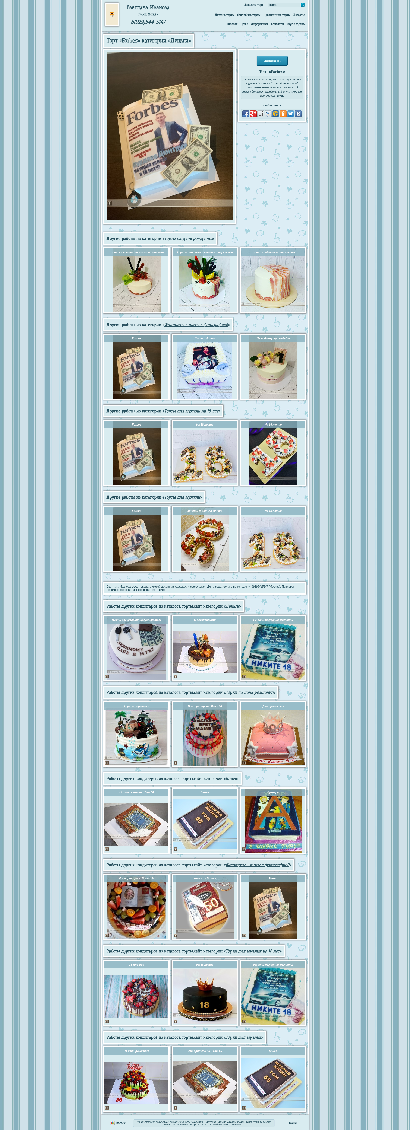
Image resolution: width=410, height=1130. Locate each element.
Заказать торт (253, 4)
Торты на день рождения (188, 238)
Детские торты (224, 14)
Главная (232, 24)
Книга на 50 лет (204, 878)
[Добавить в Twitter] (290, 113)
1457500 (120, 1123)
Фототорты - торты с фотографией (196, 324)
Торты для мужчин (182, 497)
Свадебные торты (248, 14)
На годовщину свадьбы (273, 338)
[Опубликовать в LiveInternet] (260, 113)
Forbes (136, 338)
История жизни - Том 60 (136, 792)
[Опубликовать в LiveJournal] (268, 113)
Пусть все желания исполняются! (136, 619)
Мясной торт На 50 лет (204, 510)
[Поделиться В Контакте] (298, 113)
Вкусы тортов (296, 24)
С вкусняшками (205, 619)
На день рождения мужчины (273, 619)
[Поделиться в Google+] (253, 113)
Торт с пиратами (136, 706)
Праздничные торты (276, 14)
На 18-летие (204, 424)
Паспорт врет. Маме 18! (136, 878)
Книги (231, 778)
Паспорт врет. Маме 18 (205, 706)
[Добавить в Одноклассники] (283, 113)
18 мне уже (136, 964)
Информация (259, 24)
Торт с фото (205, 338)
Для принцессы (273, 706)
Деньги (232, 606)
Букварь (273, 792)
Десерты (299, 14)
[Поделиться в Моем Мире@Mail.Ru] (275, 113)
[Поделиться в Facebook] (245, 113)
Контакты (277, 24)
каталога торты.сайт (190, 586)
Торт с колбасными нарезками (273, 252)
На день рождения (136, 1051)
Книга (205, 792)
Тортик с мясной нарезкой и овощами (136, 252)
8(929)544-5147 (148, 22)
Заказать (272, 61)
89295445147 (260, 586)
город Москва (148, 14)
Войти (293, 1123)
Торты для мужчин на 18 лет (191, 410)
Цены (244, 24)
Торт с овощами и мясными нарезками (205, 252)
